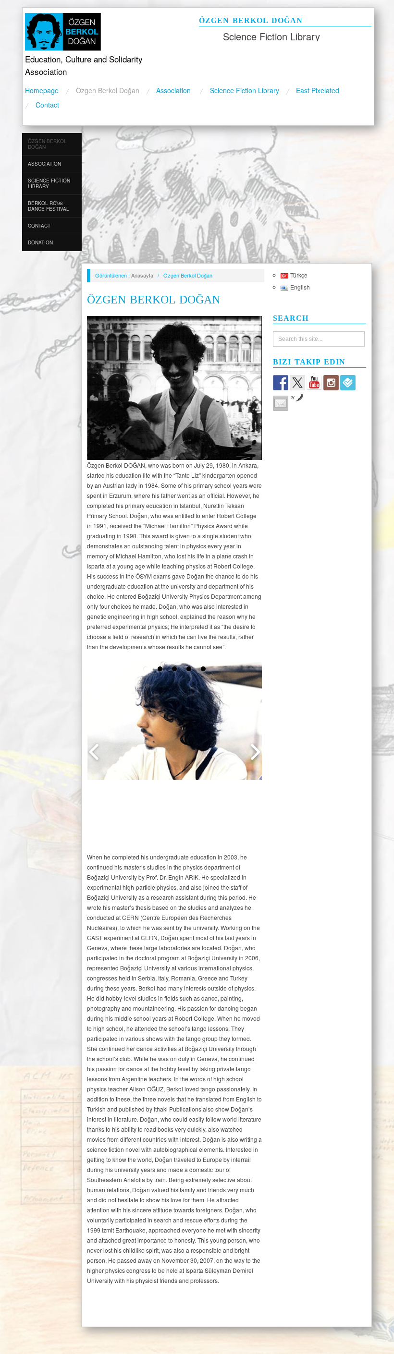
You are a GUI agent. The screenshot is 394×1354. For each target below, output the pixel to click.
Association (174, 90)
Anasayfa (142, 275)
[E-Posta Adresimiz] (280, 403)
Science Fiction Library (244, 90)
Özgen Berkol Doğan (107, 90)
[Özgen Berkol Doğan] (103, 30)
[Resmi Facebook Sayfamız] (280, 382)
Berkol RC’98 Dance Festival (48, 206)
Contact (47, 104)
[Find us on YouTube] (314, 382)
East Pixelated (317, 90)
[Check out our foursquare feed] (348, 382)
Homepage (42, 90)
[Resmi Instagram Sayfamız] (331, 382)
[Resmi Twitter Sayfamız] (297, 382)
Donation (40, 242)
